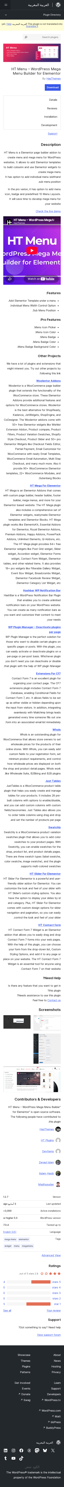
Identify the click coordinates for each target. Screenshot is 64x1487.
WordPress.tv (51, 1400)
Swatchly (54, 827)
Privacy (56, 1372)
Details (53, 99)
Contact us (54, 1000)
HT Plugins (47, 1140)
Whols (57, 729)
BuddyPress (52, 1427)
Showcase (24, 1355)
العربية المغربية (44, 1442)
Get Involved (22, 1382)
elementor (24, 1239)
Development (49, 125)
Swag (25, 1400)
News (57, 1360)
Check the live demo (48, 211)
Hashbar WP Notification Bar (42, 590)
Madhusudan (46, 1184)
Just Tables (53, 781)
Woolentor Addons (48, 380)
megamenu (27, 1246)
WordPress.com (49, 1410)
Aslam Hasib (46, 1173)
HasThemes (53, 78)
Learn (57, 1382)
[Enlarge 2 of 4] (26, 1019)
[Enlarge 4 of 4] (56, 1070)
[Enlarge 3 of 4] (56, 1038)
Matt (56, 1416)
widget (8, 1246)
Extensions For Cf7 (48, 673)
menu (16, 1246)
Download (53, 87)
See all (7, 1310)
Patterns (25, 1372)
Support (52, 133)
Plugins (26, 1366)
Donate (24, 1394)
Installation (50, 116)
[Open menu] (5, 5)
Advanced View (51, 1255)
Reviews (52, 108)
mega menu (10, 1239)
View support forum (49, 1334)
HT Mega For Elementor (45, 485)
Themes (25, 1360)
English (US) (9, 1231)
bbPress (54, 1422)
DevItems (48, 1151)
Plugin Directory (52, 14)
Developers (54, 1394)
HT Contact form (49, 925)
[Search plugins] (26, 37)
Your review (54, 1310)
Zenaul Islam (46, 1162)
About (57, 1355)
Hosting (56, 1366)
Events (26, 1388)
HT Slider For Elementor (45, 873)
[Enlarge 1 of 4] (56, 1019)
